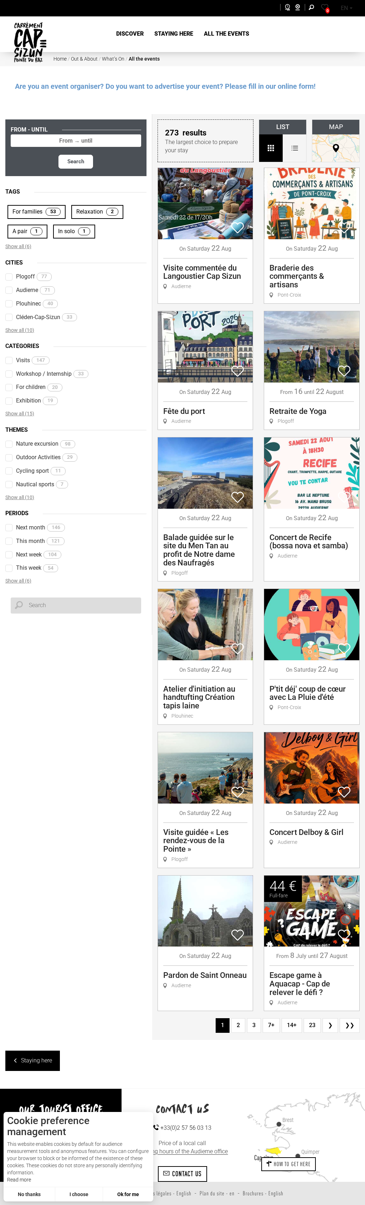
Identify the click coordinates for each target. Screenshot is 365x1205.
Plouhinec (34, 303)
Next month (38, 527)
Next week (36, 554)
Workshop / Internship (50, 373)
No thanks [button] (29, 1194)
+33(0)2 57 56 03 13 (185, 1127)
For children (37, 387)
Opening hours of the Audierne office (182, 1151)
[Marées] (285, 8)
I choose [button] (79, 1194)
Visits (30, 360)
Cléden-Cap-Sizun (44, 317)
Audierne (33, 290)
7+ (271, 1025)
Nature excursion (43, 443)
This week (34, 567)
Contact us (186, 1174)
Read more (19, 1180)
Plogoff (31, 276)
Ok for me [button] (128, 1194)
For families (34, 211)
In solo (72, 231)
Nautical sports (39, 484)
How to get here (291, 1164)
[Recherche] (313, 8)
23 (312, 1025)
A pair (25, 231)
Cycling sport (38, 470)
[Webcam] (301, 8)
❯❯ (349, 1025)
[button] (130, 34)
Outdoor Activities (44, 457)
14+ (292, 1025)
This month (38, 541)
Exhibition (34, 400)
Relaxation (95, 211)
